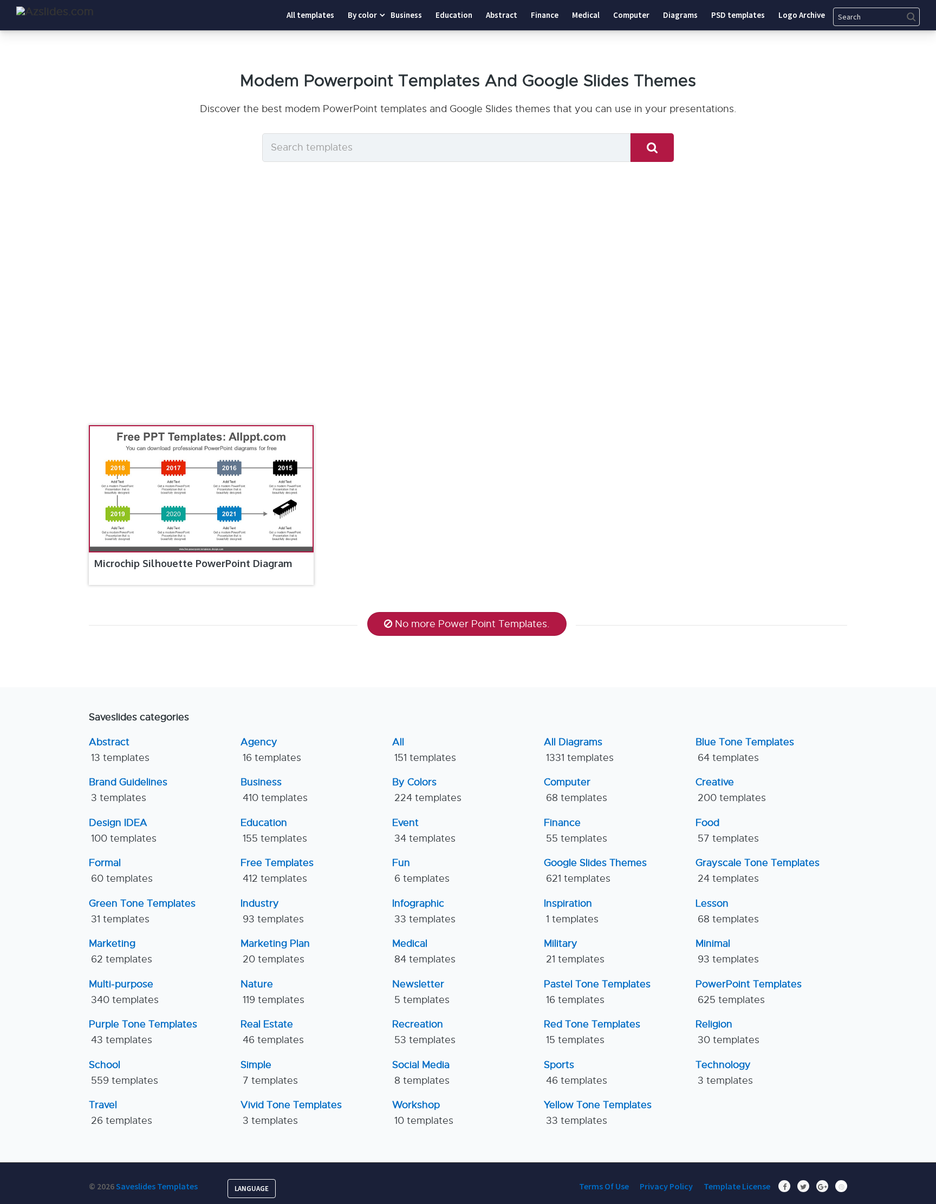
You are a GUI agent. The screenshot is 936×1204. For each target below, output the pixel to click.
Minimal (727, 951)
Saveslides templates (157, 1186)
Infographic (424, 911)
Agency (270, 750)
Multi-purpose (124, 992)
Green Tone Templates (142, 911)
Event (424, 830)
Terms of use (604, 1186)
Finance (575, 830)
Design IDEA (123, 830)
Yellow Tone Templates (598, 1113)
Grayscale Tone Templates (758, 870)
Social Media (421, 1072)
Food (727, 830)
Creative (731, 790)
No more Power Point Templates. (472, 624)
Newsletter (421, 992)
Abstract (119, 750)
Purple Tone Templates (143, 1032)
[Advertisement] (468, 314)
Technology (724, 1072)
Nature (272, 992)
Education (273, 830)
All (424, 750)
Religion (727, 1032)
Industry (272, 911)
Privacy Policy (666, 1186)
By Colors (426, 790)
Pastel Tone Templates (597, 992)
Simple (269, 1072)
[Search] (652, 147)
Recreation (424, 1032)
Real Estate (272, 1032)
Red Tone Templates (592, 1032)
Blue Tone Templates (745, 750)
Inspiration (571, 911)
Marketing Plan (275, 951)
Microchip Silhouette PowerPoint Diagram (193, 563)
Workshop (422, 1113)
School (123, 1072)
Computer (575, 790)
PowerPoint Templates (749, 992)
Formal (121, 870)
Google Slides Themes (595, 870)
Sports (575, 1072)
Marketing (120, 951)
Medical (424, 951)
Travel (120, 1113)
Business (274, 790)
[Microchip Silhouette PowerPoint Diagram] (201, 488)
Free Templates (277, 870)
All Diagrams (579, 750)
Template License (737, 1186)
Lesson (727, 911)
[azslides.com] (55, 11)
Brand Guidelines (128, 790)
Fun (421, 870)
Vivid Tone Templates (291, 1113)
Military (574, 951)
